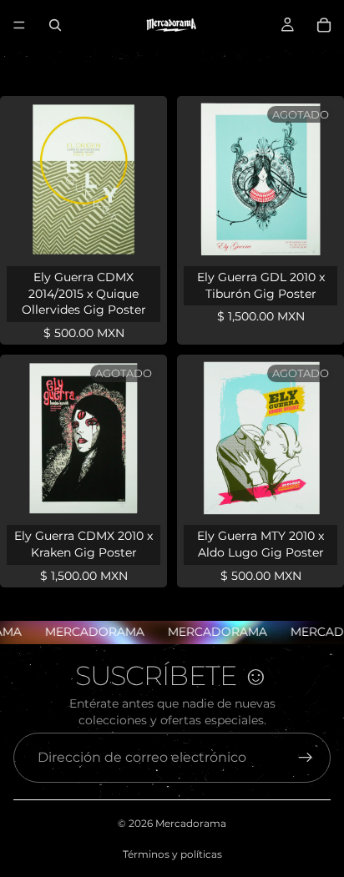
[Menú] (19, 25)
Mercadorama (190, 823)
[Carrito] (324, 25)
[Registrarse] (305, 757)
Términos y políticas (172, 854)
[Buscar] (55, 25)
